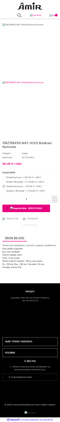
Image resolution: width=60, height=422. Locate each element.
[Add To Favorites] (55, 199)
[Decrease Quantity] (5, 199)
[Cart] (54, 15)
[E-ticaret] (29, 419)
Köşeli (25, 153)
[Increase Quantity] (47, 199)
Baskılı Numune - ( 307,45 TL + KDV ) (23, 177)
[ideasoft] (13, 419)
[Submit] (56, 377)
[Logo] (30, 6)
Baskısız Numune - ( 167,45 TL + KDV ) (24, 186)
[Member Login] (35, 15)
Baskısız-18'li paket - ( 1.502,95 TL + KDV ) (25, 190)
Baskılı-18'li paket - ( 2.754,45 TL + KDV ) (25, 182)
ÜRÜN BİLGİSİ (14, 238)
